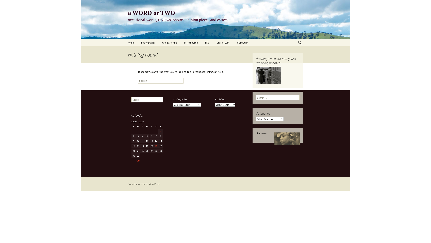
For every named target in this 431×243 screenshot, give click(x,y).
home (131, 42)
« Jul (138, 160)
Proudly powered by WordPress (144, 183)
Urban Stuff (223, 42)
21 (156, 145)
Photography (148, 42)
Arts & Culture (169, 42)
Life (207, 42)
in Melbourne (191, 42)
